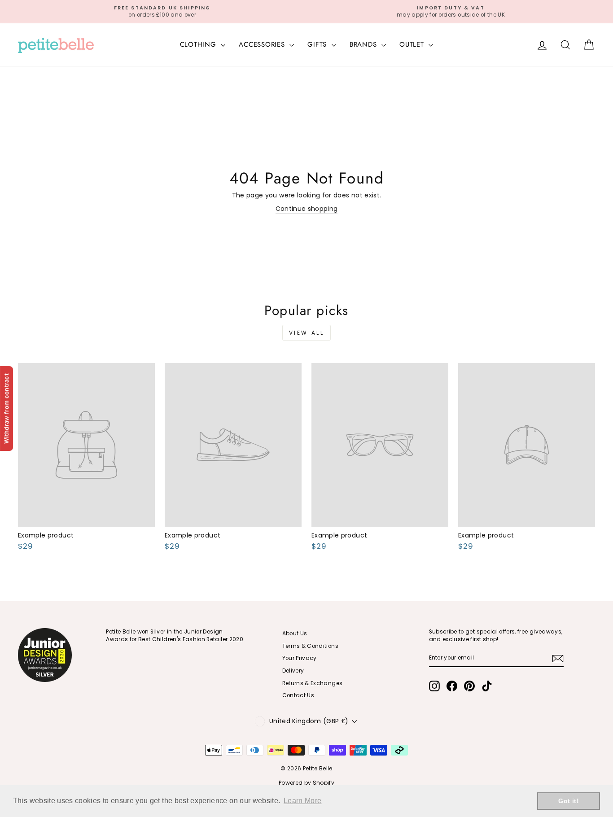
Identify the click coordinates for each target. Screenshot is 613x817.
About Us (294, 633)
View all (306, 332)
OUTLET (412, 44)
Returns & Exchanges (312, 683)
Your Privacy (299, 658)
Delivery (293, 670)
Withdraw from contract (6, 408)
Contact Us (298, 695)
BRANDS (364, 44)
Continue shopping (307, 209)
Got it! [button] (568, 800)
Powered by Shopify (306, 782)
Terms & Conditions (310, 646)
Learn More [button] (303, 800)
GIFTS (318, 44)
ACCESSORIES (263, 44)
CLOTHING (199, 44)
